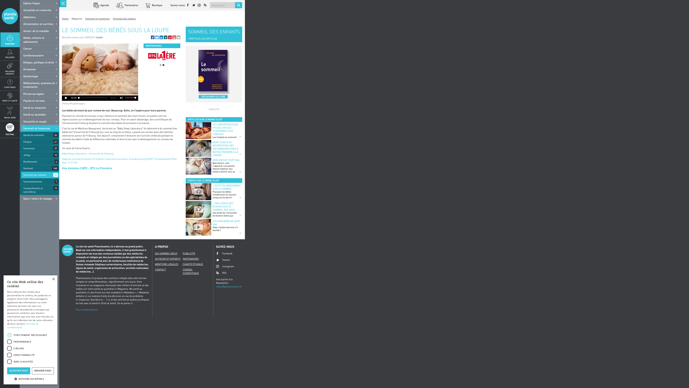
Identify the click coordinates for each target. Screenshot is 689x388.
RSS (224, 272)
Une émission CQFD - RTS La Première (87, 168)
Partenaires (131, 5)
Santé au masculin (34, 107)
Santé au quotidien (34, 114)
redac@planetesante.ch (229, 286)
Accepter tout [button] (19, 370)
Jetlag (26, 154)
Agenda (104, 5)
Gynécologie (30, 76)
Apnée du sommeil (33, 135)
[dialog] (30, 329)
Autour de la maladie (36, 31)
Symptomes (10, 87)
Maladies (10, 57)
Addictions (29, 17)
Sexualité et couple (35, 121)
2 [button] (163, 65)
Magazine (10, 44)
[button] (152, 37)
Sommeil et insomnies (36, 128)
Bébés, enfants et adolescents (33, 39)
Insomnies (29, 148)
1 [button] (160, 65)
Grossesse (29, 69)
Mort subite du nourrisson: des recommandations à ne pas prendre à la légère (225, 149)
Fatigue (27, 141)
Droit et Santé (9, 101)
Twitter (226, 259)
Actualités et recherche (37, 10)
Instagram (228, 266)
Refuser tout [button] (42, 370)
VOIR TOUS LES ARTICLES (202, 38)
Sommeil (28, 168)
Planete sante (10, 16)
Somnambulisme (32, 181)
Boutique (156, 5)
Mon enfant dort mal (226, 159)
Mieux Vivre (10, 117)
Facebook (227, 253)
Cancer (27, 48)
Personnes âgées (33, 93)
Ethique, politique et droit (38, 62)
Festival (10, 134)
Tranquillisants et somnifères (33, 190)
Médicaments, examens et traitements (39, 84)
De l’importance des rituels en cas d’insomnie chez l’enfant (225, 129)
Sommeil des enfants (34, 174)
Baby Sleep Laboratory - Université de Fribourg (88, 153)
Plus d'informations (87, 309)
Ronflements (30, 161)
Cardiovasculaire (33, 55)
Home (65, 18)
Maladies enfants (10, 72)
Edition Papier (31, 3)
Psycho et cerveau (34, 100)
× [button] (53, 279)
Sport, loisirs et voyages (37, 198)
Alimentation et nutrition (38, 24)
